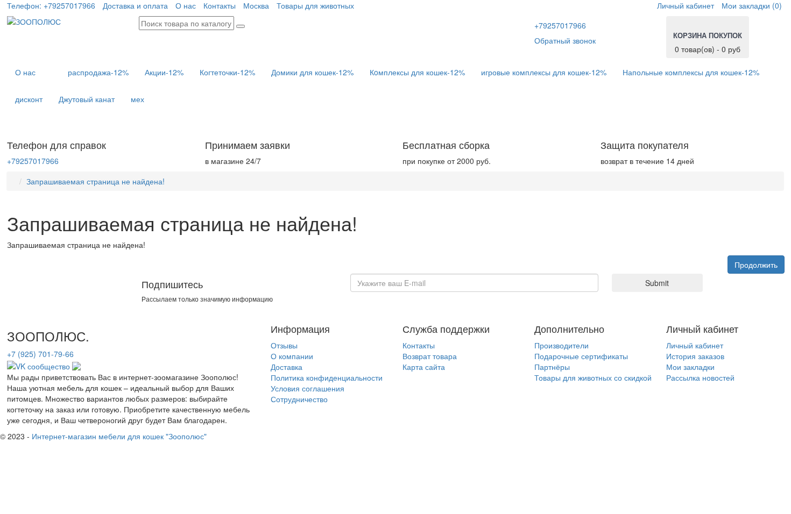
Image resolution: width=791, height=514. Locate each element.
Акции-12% (164, 72)
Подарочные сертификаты (581, 356)
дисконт (29, 99)
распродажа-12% (98, 72)
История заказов (695, 356)
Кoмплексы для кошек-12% (417, 72)
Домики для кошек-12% (312, 72)
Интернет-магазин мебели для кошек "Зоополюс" (119, 436)
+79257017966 (51, 5)
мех (137, 99)
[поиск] (240, 26)
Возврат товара (429, 356)
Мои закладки (690, 366)
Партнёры (552, 366)
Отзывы (284, 345)
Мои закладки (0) (752, 5)
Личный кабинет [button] (685, 5)
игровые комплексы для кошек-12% (543, 72)
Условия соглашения (307, 388)
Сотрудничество (299, 399)
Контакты (219, 5)
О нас (185, 5)
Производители (561, 345)
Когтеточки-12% (227, 72)
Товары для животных (315, 5)
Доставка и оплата (135, 5)
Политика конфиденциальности (327, 377)
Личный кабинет (694, 345)
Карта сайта (423, 366)
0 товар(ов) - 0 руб (707, 42)
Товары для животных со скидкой (593, 377)
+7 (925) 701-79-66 (40, 353)
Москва (256, 5)
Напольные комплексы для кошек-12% (691, 72)
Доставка (286, 366)
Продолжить (756, 264)
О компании (292, 356)
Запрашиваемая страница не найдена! (95, 181)
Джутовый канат (87, 99)
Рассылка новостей (700, 377)
